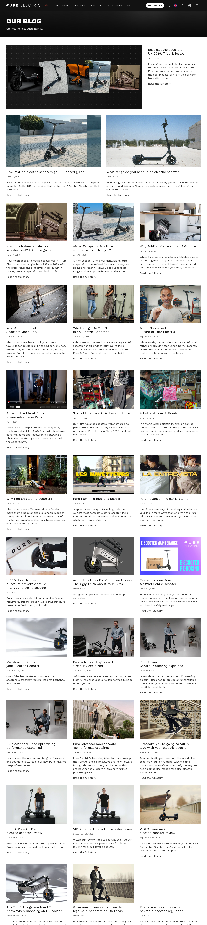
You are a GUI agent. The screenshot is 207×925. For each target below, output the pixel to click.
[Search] (168, 5)
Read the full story (159, 83)
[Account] (182, 5)
